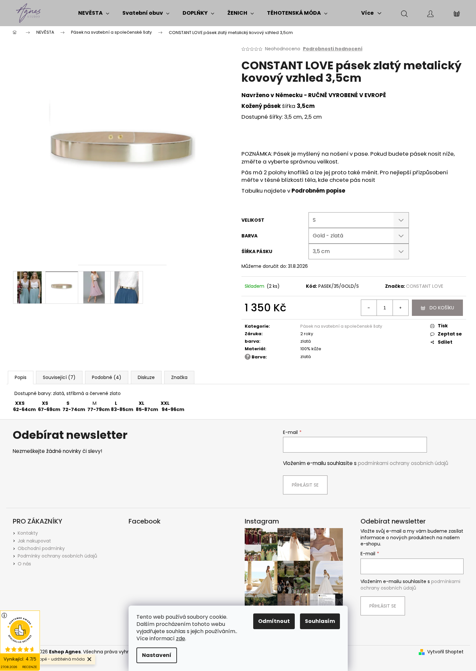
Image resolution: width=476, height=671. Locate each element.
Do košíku (442, 307)
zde (180, 638)
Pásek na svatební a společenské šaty (341, 326)
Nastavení (156, 655)
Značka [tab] (179, 377)
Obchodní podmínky (41, 548)
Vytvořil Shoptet (445, 652)
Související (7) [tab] (59, 377)
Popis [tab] (20, 377)
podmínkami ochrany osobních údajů (403, 463)
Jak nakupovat (34, 541)
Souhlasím (320, 621)
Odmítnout (274, 621)
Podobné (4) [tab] (106, 377)
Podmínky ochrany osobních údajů (57, 556)
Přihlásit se (305, 485)
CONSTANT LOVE (424, 286)
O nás (24, 563)
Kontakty (28, 533)
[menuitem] (94, 13)
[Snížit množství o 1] (369, 308)
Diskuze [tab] (146, 377)
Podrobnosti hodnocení (332, 49)
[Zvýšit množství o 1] (400, 308)
